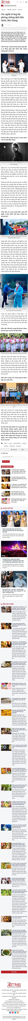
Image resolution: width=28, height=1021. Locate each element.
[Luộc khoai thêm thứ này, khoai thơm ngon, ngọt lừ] (6, 919)
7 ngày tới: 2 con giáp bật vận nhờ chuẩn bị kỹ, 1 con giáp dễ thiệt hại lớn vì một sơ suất (19, 643)
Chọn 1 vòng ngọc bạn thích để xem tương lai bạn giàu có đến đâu (19, 746)
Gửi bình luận (6, 461)
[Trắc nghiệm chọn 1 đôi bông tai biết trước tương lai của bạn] (6, 701)
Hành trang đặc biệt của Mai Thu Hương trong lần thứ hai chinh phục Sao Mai (13, 530)
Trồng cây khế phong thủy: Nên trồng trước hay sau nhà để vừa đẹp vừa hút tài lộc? (19, 786)
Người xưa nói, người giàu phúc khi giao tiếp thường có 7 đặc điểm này (19, 730)
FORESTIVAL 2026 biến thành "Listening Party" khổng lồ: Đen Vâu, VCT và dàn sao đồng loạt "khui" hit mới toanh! (13, 561)
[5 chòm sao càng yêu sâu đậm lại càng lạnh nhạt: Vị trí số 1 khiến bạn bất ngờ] (6, 827)
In (23, 449)
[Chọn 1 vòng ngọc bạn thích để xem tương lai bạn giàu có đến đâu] (6, 747)
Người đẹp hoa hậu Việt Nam (9, 5)
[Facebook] (10, 1012)
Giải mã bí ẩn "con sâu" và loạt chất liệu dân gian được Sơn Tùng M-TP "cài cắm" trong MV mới (14, 591)
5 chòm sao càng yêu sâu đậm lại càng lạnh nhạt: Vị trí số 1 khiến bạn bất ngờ (19, 826)
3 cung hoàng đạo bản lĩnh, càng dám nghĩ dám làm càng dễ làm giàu (19, 625)
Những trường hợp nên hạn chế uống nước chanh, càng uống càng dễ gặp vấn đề (19, 803)
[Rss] (18, 1012)
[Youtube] (13, 1012)
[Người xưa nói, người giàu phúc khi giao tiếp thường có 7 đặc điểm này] (6, 731)
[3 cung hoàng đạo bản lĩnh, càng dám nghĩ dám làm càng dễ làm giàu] (6, 626)
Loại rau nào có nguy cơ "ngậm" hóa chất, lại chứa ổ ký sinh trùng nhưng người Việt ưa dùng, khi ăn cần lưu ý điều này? (19, 953)
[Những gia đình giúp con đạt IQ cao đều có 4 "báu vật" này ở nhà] (6, 686)
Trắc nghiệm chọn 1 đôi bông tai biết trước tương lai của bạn (19, 700)
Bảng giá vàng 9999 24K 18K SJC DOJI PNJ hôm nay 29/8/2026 (19, 711)
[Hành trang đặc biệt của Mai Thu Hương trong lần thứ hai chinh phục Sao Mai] (14, 519)
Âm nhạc (3, 525)
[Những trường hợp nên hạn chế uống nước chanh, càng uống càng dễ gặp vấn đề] (6, 804)
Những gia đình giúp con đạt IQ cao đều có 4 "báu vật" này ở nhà (19, 685)
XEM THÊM (14, 971)
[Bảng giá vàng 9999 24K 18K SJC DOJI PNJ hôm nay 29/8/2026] (6, 713)
